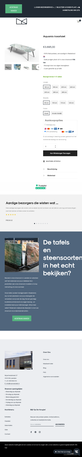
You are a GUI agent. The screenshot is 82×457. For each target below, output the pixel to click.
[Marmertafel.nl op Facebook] (31, 432)
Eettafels (8, 417)
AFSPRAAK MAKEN (14, 8)
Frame (45, 108)
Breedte (45, 98)
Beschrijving (52, 169)
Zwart (46, 113)
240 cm (46, 92)
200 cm (63, 87)
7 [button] (47, 223)
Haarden (7, 421)
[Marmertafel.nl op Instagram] (40, 432)
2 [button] (36, 223)
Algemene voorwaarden (51, 376)
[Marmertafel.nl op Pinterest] (35, 432)
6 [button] (45, 223)
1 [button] (34, 223)
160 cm (46, 87)
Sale (6, 429)
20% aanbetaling (51, 131)
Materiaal (51, 175)
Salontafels (8, 425)
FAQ (44, 372)
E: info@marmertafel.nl (12, 383)
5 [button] (43, 223)
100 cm (54, 103)
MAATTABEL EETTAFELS (53, 161)
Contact (7, 434)
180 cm (55, 87)
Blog (44, 368)
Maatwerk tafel (48, 363)
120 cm (71, 103)
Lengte (45, 82)
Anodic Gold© (57, 113)
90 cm (46, 103)
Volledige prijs (50, 125)
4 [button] (40, 223)
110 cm (63, 103)
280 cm (64, 92)
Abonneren (59, 424)
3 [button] (38, 223)
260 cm (55, 92)
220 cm (72, 87)
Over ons (46, 359)
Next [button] (38, 67)
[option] (41, 211)
